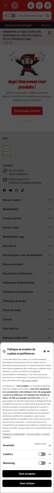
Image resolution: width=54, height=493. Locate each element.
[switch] (42, 454)
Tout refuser (27, 483)
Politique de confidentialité (13, 434)
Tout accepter (27, 473)
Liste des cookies (34, 434)
